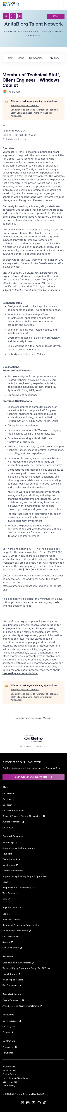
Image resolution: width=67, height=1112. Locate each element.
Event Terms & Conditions (15, 1078)
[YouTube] (33, 1103)
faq (55, 16)
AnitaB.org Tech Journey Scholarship (20, 1005)
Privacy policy (26, 746)
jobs (21, 57)
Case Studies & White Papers (16, 962)
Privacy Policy (9, 1066)
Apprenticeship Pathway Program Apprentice (24, 876)
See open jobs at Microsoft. (25, 105)
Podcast (6, 1032)
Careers (6, 827)
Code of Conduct (10, 1081)
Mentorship (8, 842)
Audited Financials (11, 821)
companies (35, 57)
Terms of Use (9, 1070)
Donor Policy (8, 1085)
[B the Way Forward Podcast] (45, 1103)
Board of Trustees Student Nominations (21, 816)
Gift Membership (10, 947)
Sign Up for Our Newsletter (31, 777)
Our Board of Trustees (13, 810)
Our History (8, 799)
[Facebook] (12, 16)
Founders (7, 853)
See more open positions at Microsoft (34, 718)
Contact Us (7, 1047)
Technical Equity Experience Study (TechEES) (24, 968)
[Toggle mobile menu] (61, 4)
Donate (6, 913)
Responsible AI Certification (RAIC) (19, 887)
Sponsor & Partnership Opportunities (20, 925)
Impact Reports (9, 974)
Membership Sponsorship (15, 930)
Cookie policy (41, 746)
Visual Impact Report (12, 979)
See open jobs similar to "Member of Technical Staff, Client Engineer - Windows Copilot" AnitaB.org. (34, 112)
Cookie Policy (9, 1074)
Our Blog (6, 1026)
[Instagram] (5, 16)
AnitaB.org (42, 1094)
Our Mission (8, 793)
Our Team (7, 804)
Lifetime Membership (12, 870)
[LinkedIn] (19, 16)
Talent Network (9, 859)
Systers (6, 941)
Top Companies (10, 985)
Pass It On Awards (11, 1000)
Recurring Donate (11, 919)
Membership (8, 865)
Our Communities (11, 936)
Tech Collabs (8, 893)
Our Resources (10, 1020)
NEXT (5, 881)
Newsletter (7, 1052)
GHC (4, 898)
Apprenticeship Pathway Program (18, 848)
